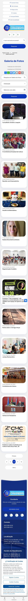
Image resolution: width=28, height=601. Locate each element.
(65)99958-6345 (14, 509)
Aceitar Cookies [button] (14, 582)
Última (14, 467)
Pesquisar (14, 46)
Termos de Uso (20, 591)
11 (17, 461)
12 (21, 461)
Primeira (14, 456)
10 (14, 461)
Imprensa (14, 52)
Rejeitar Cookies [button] (14, 577)
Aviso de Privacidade (11, 591)
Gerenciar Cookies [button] (14, 586)
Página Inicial (5, 52)
